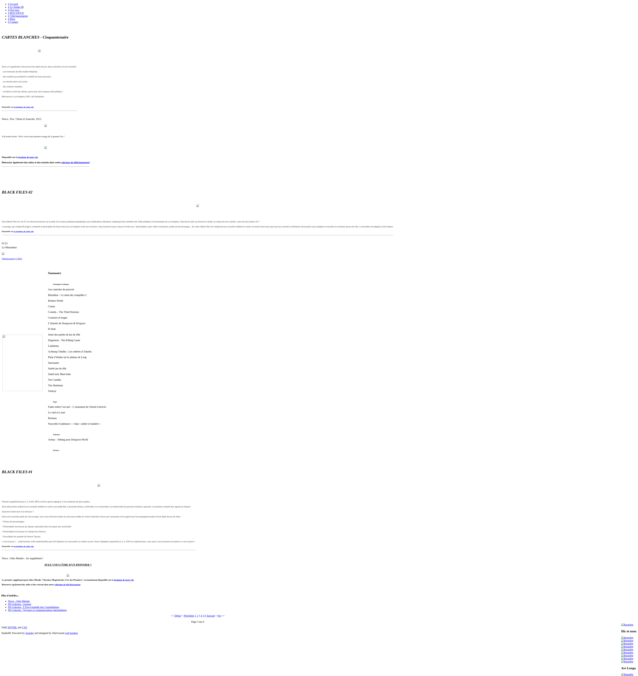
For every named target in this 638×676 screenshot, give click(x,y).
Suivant (211, 615)
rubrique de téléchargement (75, 162)
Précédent (189, 615)
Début (177, 615)
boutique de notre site (28, 157)
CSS (24, 627)
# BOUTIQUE (16, 13)
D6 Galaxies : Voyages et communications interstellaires (37, 610)
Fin (219, 615)
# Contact (13, 22)
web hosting (71, 633)
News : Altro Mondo (19, 601)
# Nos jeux (13, 10)
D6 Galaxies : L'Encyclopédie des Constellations (33, 607)
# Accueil (13, 4)
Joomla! (29, 633)
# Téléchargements (18, 16)
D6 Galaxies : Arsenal (19, 604)
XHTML (12, 627)
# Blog (11, 19)
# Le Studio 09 (16, 7)
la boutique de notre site (24, 107)
